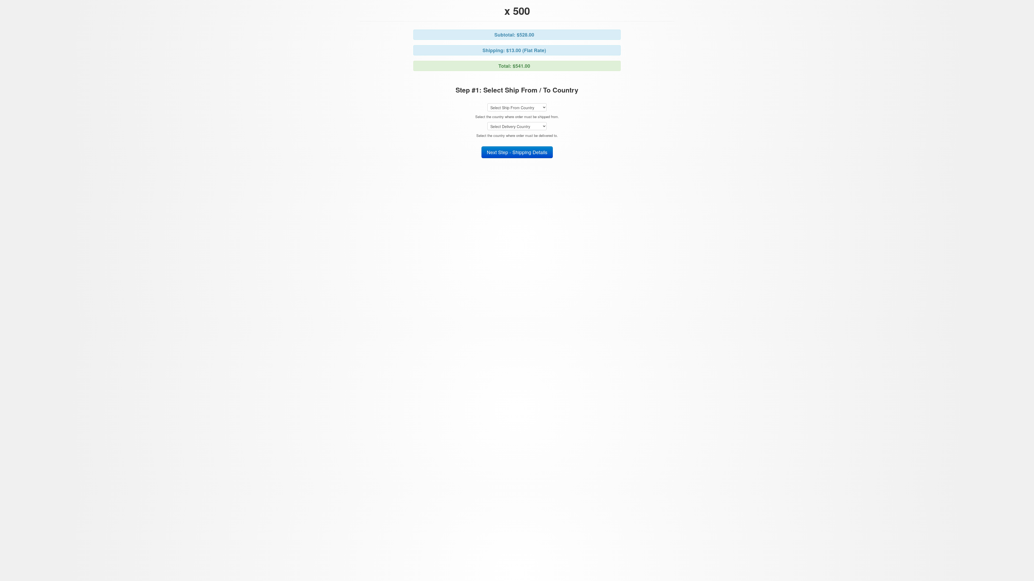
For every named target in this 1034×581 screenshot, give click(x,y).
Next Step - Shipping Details (517, 152)
